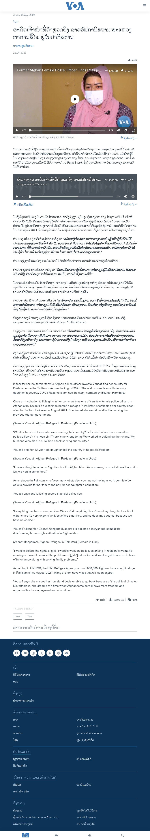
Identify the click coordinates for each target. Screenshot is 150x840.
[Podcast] (58, 653)
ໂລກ (15, 22)
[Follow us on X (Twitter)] (41, 653)
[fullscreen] (133, 130)
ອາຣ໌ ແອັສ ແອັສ (21, 792)
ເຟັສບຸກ (17, 785)
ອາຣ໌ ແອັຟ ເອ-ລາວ (86, 818)
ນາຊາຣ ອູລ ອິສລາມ (23, 46)
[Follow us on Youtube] (24, 653)
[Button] (132, 60)
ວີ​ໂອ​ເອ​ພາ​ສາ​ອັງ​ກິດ (23, 824)
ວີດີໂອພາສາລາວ (21, 675)
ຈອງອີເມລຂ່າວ (83, 785)
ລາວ (15, 720)
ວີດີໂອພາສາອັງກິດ (85, 675)
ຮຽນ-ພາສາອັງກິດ (85, 740)
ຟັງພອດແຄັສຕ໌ (83, 759)
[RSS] (49, 653)
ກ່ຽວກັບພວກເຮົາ (21, 759)
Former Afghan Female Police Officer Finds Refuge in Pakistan (67, 70)
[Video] (56, 835)
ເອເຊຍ (16, 727)
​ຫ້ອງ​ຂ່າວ (17, 811)
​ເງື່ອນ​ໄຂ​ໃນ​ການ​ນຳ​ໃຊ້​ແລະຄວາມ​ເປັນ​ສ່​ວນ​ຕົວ (35, 818)
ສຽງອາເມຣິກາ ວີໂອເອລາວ (33, 184)
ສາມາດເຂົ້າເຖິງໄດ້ (85, 824)
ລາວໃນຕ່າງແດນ (84, 720)
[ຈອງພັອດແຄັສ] (66, 653)
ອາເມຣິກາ (18, 733)
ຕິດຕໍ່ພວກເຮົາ (20, 766)
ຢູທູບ (15, 682)
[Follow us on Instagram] (33, 653)
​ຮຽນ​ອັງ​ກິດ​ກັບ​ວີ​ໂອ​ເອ (86, 811)
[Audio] (89, 835)
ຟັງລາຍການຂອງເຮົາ (23, 701)
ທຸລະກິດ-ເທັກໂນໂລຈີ (87, 727)
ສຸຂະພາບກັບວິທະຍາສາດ (89, 733)
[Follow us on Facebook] (16, 653)
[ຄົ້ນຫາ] (122, 835)
